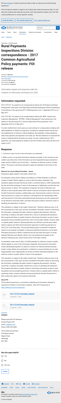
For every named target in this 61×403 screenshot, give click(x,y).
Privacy (51, 387)
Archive (11, 387)
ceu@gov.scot (10, 324)
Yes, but (7, 365)
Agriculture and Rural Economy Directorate (17, 76)
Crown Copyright (31, 387)
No (5, 360)
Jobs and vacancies (43, 387)
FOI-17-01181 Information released (22, 294)
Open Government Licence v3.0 (28, 394)
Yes (5, 356)
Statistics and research (35, 32)
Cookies (23, 387)
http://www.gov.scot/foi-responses (13, 287)
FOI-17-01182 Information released (22, 305)
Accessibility (4, 387)
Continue (5, 371)
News (15, 32)
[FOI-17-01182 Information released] (6, 305)
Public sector (7, 78)
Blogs (55, 32)
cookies (9, 3)
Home (2, 37)
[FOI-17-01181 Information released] (6, 295)
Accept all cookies (8, 20)
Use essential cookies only (24, 20)
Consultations (48, 32)
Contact (17, 387)
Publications (22, 32)
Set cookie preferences (42, 20)
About (3, 32)
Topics (9, 32)
